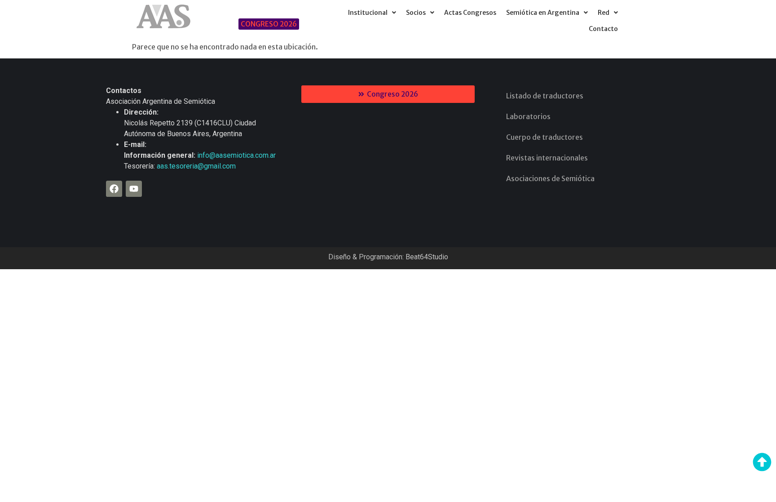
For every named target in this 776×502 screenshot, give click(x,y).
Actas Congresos (470, 13)
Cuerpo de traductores (544, 137)
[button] (372, 12)
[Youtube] (134, 189)
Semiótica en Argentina (542, 13)
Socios (416, 13)
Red (603, 13)
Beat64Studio (427, 257)
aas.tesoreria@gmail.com (196, 166)
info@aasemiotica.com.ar (236, 155)
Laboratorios (528, 116)
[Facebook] (114, 189)
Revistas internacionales (547, 157)
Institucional (368, 13)
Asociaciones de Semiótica (550, 178)
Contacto (603, 29)
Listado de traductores (544, 95)
